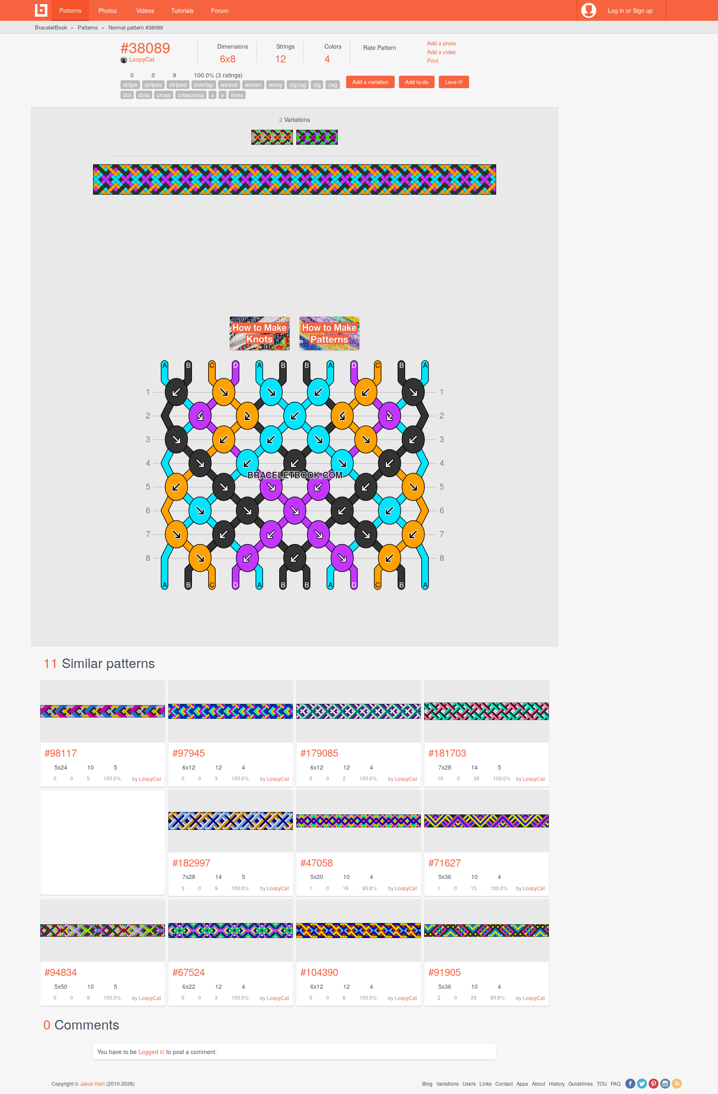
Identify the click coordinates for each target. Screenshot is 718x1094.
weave (229, 84)
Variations (447, 1083)
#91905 (444, 971)
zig (317, 84)
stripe (130, 84)
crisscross (191, 95)
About (538, 1083)
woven (253, 84)
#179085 (319, 752)
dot (127, 95)
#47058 (316, 862)
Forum (220, 10)
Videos (145, 10)
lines (237, 95)
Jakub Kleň (92, 1083)
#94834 (60, 971)
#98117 (60, 752)
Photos (107, 10)
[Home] (41, 10)
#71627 (444, 862)
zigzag (297, 84)
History (557, 1083)
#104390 (319, 971)
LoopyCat (142, 59)
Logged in (151, 1051)
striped (178, 84)
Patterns (70, 10)
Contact (504, 1083)
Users (469, 1083)
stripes (153, 84)
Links (485, 1083)
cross (164, 95)
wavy (275, 84)
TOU (602, 1083)
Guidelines (580, 1083)
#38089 (145, 46)
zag (332, 84)
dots (144, 95)
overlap (204, 84)
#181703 (447, 752)
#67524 (188, 971)
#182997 (191, 862)
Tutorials (182, 10)
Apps (522, 1083)
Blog (427, 1083)
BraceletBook (51, 27)
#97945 (188, 752)
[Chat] (676, 10)
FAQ (615, 1083)
